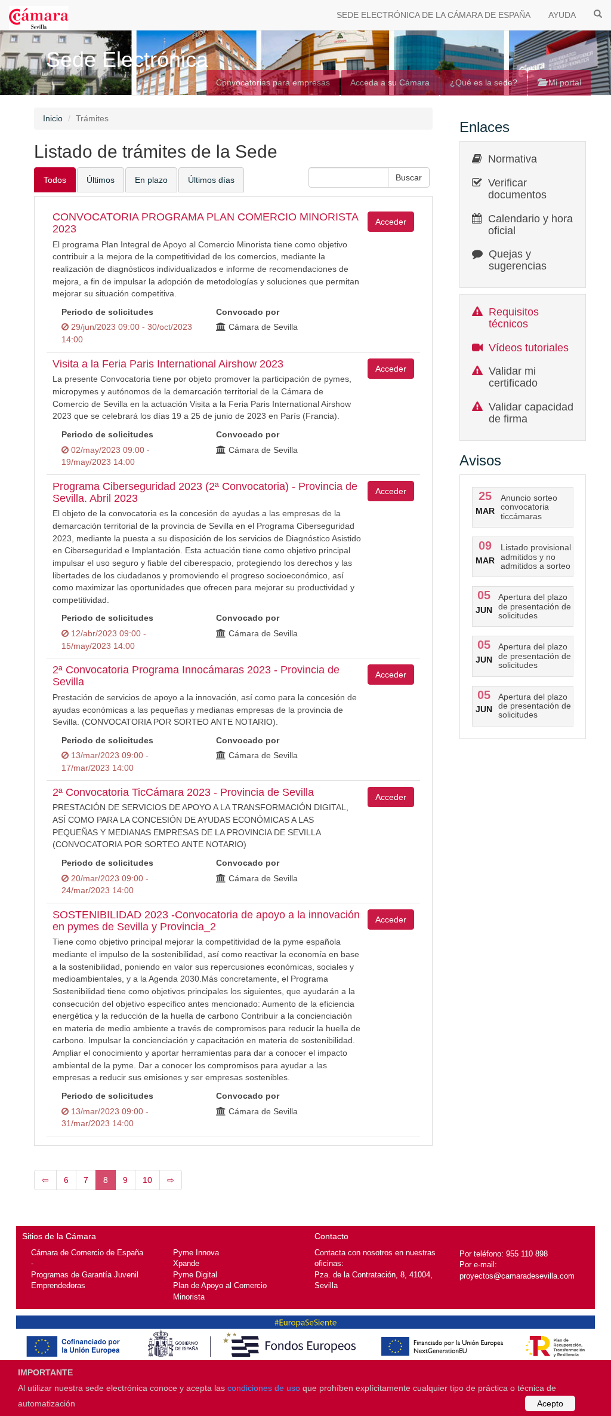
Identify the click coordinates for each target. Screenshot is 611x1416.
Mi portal (563, 82)
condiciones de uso (263, 1388)
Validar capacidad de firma (531, 413)
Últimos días (211, 180)
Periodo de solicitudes (107, 312)
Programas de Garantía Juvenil (84, 1274)
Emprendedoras (58, 1285)
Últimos (101, 180)
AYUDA (562, 15)
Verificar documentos (517, 189)
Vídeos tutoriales (529, 348)
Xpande (186, 1263)
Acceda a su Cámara (390, 82)
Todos (55, 180)
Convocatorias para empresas (273, 82)
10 (147, 1180)
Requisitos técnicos (514, 318)
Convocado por (247, 312)
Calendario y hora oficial (530, 225)
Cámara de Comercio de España (87, 1252)
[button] (409, 177)
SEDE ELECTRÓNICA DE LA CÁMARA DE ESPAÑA (433, 15)
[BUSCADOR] (598, 13)
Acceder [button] (390, 221)
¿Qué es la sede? (483, 82)
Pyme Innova (196, 1252)
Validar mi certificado (513, 377)
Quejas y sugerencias (518, 260)
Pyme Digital (195, 1274)
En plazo (151, 180)
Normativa (512, 159)
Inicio (53, 118)
